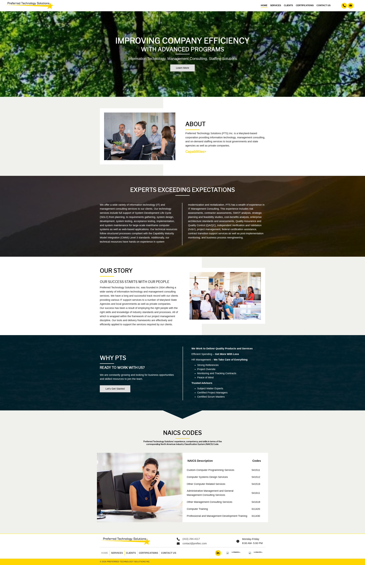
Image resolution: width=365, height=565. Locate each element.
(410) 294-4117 (191, 538)
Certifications (148, 553)
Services (117, 553)
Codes (256, 460)
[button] (344, 6)
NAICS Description (200, 460)
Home (104, 553)
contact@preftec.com (194, 543)
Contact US (168, 553)
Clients (131, 553)
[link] (264, 5)
